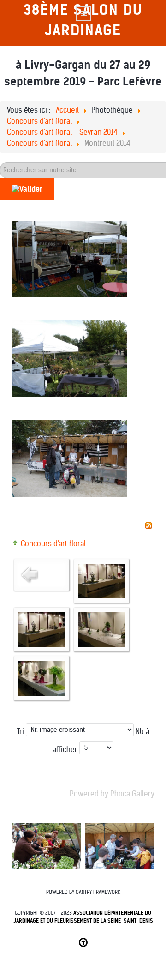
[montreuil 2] (41, 629)
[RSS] (148, 525)
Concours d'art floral (53, 543)
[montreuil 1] (101, 580)
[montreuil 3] (101, 629)
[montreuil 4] (41, 678)
